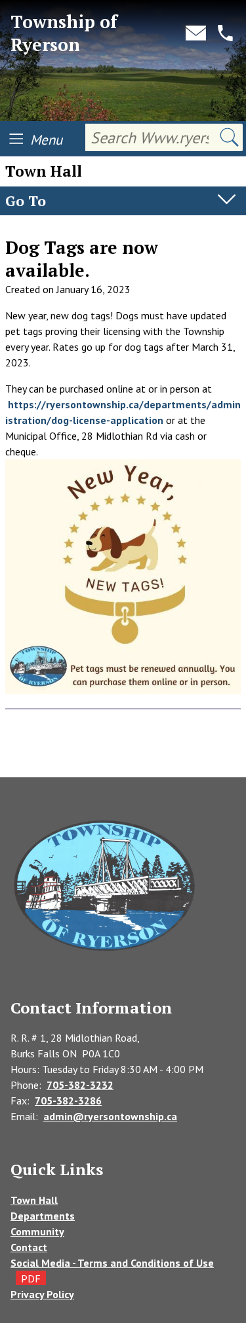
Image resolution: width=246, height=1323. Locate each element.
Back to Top (123, 756)
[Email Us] (196, 33)
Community (37, 1231)
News (18, 228)
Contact (28, 1247)
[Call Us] (225, 33)
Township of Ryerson (63, 33)
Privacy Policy (42, 1294)
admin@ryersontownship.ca (110, 1116)
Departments (42, 1215)
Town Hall (34, 1200)
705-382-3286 (68, 1100)
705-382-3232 (80, 1084)
